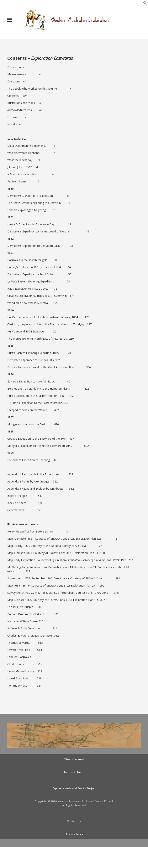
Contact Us (74, 821)
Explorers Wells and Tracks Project (74, 788)
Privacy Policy (74, 834)
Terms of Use (72, 772)
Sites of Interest (74, 759)
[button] (145, 4)
